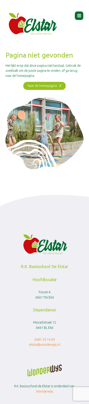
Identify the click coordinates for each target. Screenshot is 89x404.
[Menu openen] (79, 15)
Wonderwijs (44, 391)
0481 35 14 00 (44, 339)
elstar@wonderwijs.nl (44, 344)
